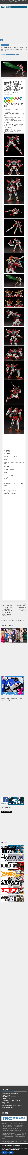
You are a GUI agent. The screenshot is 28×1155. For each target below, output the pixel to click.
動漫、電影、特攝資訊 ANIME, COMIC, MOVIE (12, 1105)
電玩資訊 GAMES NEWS (7, 1107)
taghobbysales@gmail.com (7, 700)
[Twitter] (8, 98)
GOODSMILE (17, 92)
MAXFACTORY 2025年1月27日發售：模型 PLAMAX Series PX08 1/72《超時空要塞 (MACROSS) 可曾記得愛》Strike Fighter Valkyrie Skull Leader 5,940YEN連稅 (7, 610)
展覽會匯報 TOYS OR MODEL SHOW (10, 1097)
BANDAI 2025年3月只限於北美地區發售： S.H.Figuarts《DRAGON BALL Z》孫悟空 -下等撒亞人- (21, 607)
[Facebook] (5, 98)
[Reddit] (8, 101)
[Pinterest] (17, 98)
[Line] (5, 101)
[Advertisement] (14, 24)
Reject (11, 1152)
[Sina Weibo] (11, 101)
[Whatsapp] (11, 98)
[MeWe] (20, 98)
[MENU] (1, 40)
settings (17, 1149)
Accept (4, 1152)
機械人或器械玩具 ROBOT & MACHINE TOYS (10, 54)
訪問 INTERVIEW (5, 1098)
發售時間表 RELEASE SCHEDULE (9, 1093)
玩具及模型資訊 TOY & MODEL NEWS (10, 1100)
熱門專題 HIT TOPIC (6, 1095)
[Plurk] (14, 98)
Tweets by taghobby (6, 814)
